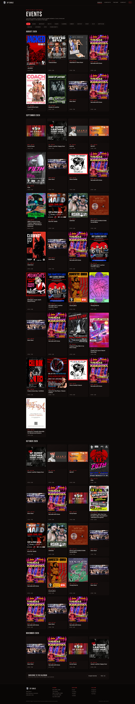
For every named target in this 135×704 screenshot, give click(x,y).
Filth (93, 23)
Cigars (56, 23)
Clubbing (64, 23)
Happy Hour (101, 23)
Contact (123, 2)
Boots (49, 23)
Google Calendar (92, 675)
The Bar (115, 2)
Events (99, 2)
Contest (79, 23)
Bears (34, 23)
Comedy (72, 23)
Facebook (93, 691)
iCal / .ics (103, 675)
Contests (107, 2)
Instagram (93, 689)
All (28, 23)
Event (87, 23)
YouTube (93, 693)
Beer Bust (42, 23)
